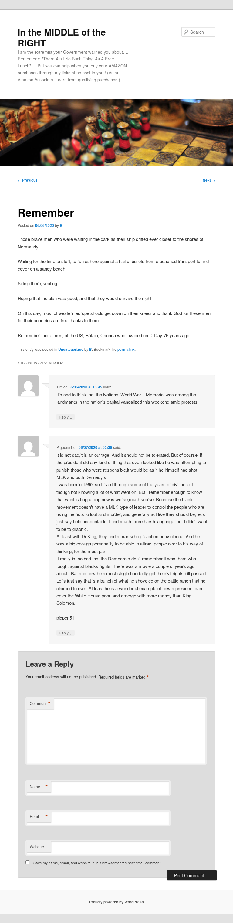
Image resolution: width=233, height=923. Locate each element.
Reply (65, 416)
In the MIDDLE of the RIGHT (62, 37)
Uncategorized (70, 349)
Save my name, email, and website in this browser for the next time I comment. (97, 862)
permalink (126, 349)
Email (39, 817)
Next (209, 180)
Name (39, 786)
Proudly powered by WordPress (116, 901)
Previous (28, 180)
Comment (40, 703)
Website (37, 847)
